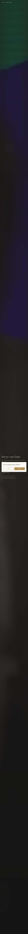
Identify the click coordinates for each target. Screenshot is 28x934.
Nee (8, 468)
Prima (19, 468)
